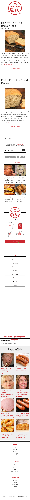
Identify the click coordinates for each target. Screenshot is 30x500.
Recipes (13, 68)
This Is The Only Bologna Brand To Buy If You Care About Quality (7, 415)
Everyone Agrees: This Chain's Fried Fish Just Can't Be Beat (7, 435)
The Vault (15, 453)
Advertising (15, 469)
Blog (15, 447)
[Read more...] (8, 64)
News (15, 464)
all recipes (15, 259)
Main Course (15, 274)
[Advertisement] (14, 310)
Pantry (15, 486)
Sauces (15, 277)
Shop (15, 488)
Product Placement (15, 471)
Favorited (15, 484)
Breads (13, 126)
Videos (18, 68)
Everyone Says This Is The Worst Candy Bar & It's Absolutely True (22, 435)
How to (15, 482)
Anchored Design (9, 498)
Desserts (15, 270)
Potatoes (15, 281)
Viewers (15, 480)
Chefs (15, 285)
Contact (15, 467)
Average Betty (15, 8)
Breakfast (15, 266)
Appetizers (15, 263)
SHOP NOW (14, 242)
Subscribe (15, 455)
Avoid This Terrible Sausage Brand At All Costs (21, 370)
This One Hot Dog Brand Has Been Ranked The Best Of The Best (22, 415)
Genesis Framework (20, 498)
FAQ (15, 466)
